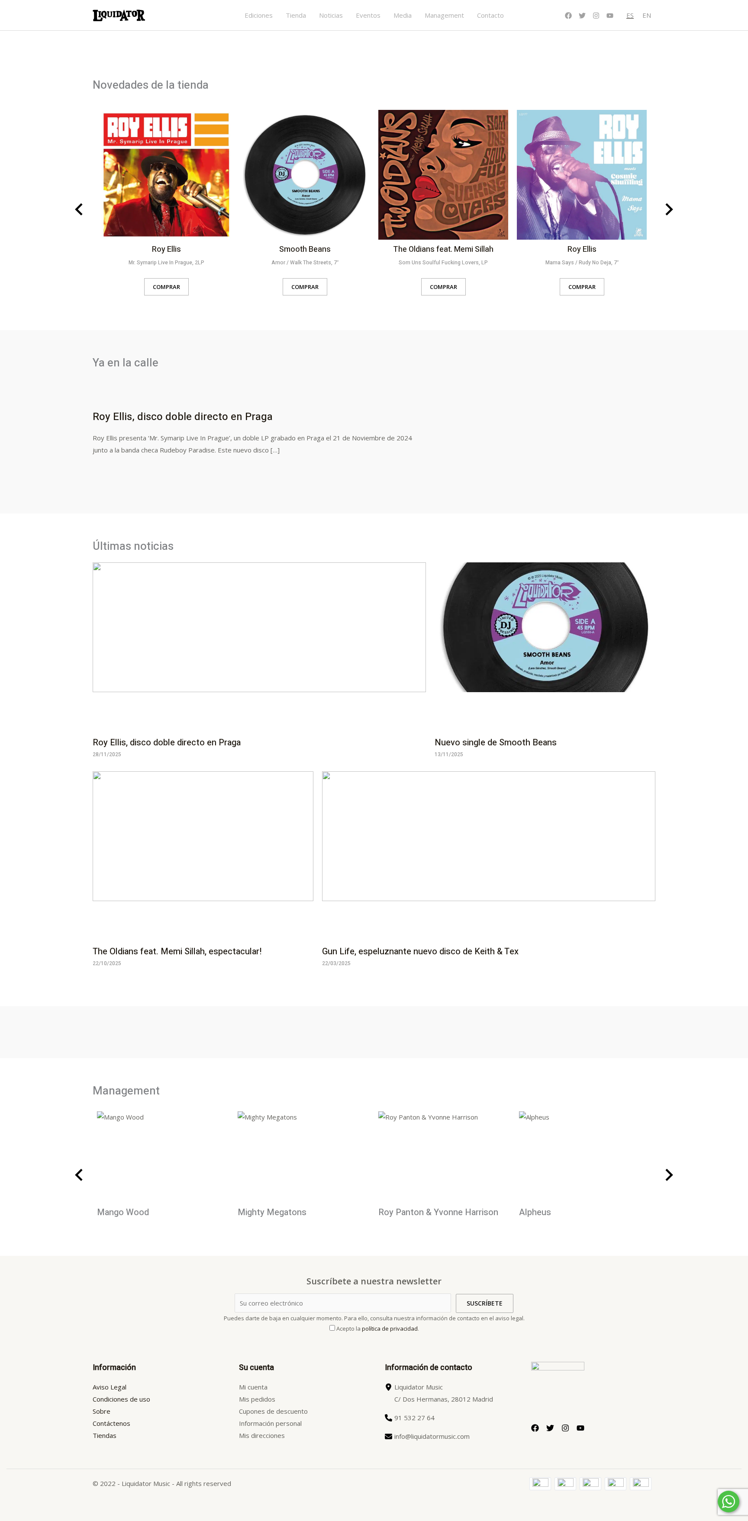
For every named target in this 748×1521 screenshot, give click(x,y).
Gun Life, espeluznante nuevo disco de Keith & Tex (420, 951)
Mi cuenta (253, 1387)
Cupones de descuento (273, 1411)
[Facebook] (568, 15)
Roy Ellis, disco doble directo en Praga (183, 416)
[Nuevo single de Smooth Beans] (545, 646)
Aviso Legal (109, 1387)
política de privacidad (390, 1328)
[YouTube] (609, 15)
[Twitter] (582, 15)
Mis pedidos (257, 1399)
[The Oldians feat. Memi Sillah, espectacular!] (203, 855)
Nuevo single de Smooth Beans (496, 742)
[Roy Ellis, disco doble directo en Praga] (259, 646)
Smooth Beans (305, 249)
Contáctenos (111, 1423)
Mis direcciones (262, 1435)
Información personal (270, 1423)
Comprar (166, 287)
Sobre (101, 1411)
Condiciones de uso (121, 1399)
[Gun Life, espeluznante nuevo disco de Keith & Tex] (488, 855)
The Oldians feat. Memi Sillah (443, 249)
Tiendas (104, 1435)
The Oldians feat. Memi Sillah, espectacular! (177, 951)
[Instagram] (596, 15)
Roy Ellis (166, 249)
